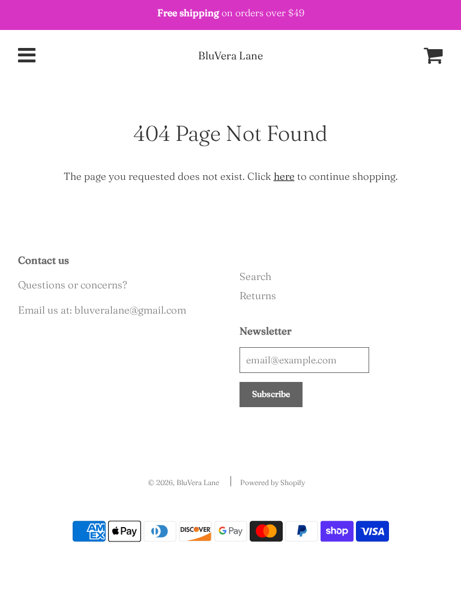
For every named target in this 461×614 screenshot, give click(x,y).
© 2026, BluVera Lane (183, 482)
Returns (258, 295)
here (284, 176)
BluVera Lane (230, 55)
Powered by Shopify (272, 482)
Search (255, 276)
